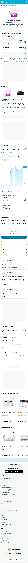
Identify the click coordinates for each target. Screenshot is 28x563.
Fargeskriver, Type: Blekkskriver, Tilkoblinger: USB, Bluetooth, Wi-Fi (14, 25)
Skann (17, 355)
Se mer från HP (4, 361)
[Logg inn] (26, 2)
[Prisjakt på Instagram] (15, 556)
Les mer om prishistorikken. (7, 152)
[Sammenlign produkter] (25, 16)
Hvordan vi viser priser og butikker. (16, 61)
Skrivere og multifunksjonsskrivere (10, 5)
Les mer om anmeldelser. (7, 224)
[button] (25, 8)
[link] (14, 103)
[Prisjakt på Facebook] (12, 556)
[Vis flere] (2, 42)
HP (12, 340)
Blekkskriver (14, 349)
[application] (14, 177)
